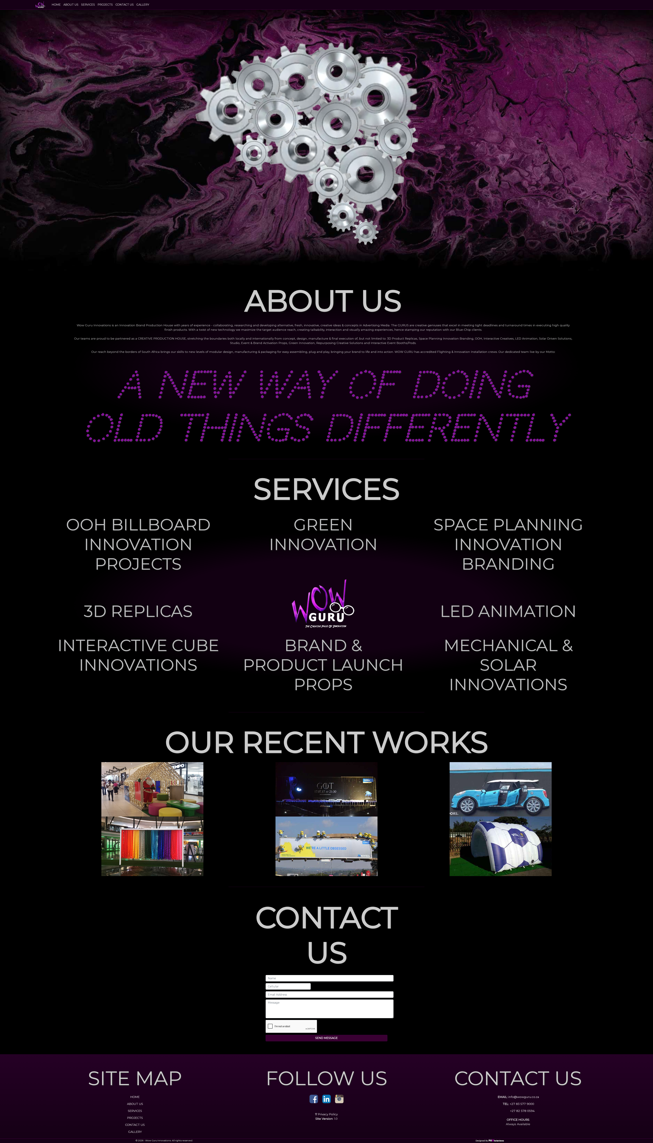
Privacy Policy (328, 1114)
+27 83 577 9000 (521, 1104)
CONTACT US (124, 4)
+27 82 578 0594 (522, 1111)
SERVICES (88, 4)
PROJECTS (105, 4)
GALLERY (142, 4)
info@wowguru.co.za (523, 1097)
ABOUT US (70, 4)
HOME (57, 4)
